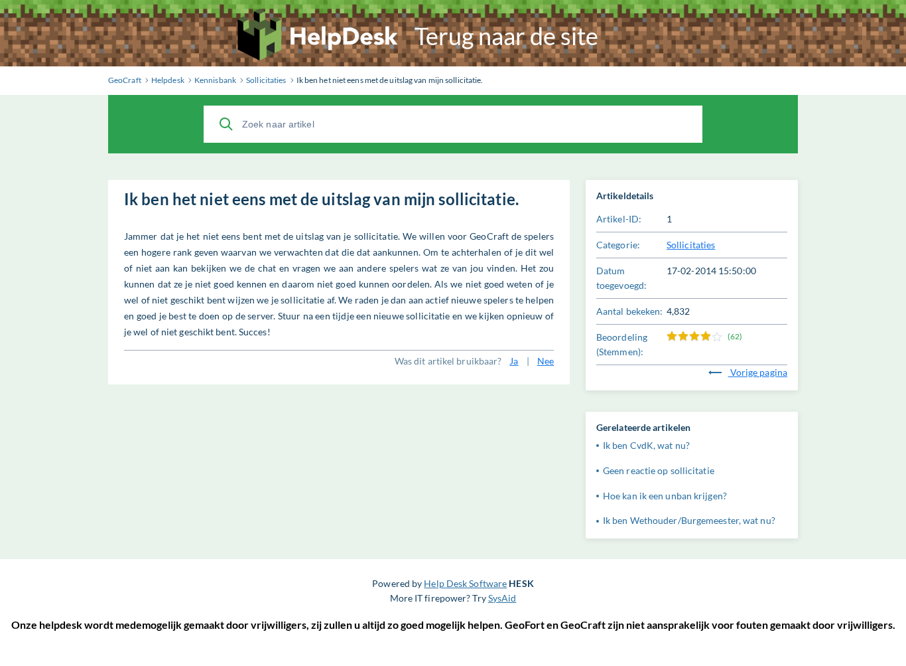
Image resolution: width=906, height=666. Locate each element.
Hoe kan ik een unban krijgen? (665, 495)
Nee (545, 361)
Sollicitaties (691, 244)
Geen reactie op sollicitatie (658, 470)
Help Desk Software (465, 583)
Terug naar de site (506, 35)
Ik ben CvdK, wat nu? (646, 445)
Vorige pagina (757, 372)
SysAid (502, 598)
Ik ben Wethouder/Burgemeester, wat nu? (689, 520)
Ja (513, 361)
